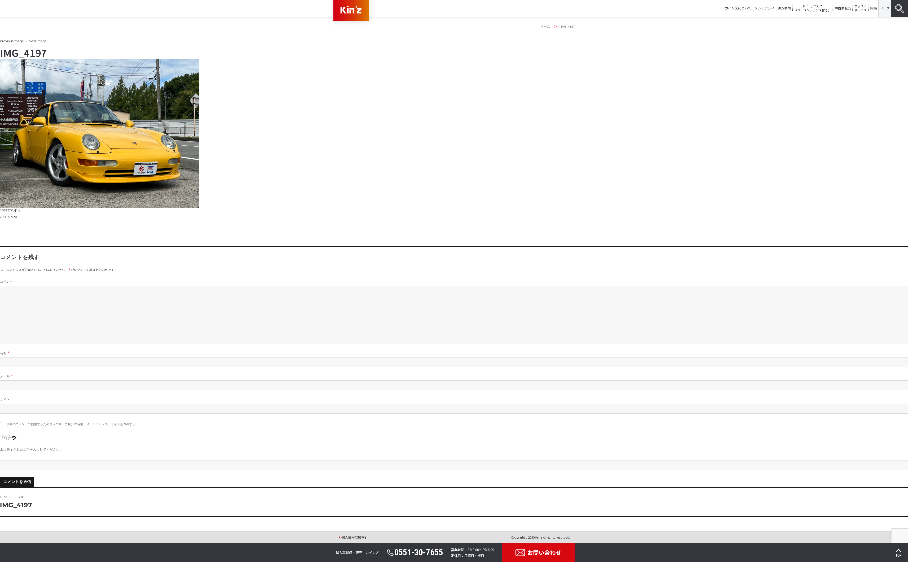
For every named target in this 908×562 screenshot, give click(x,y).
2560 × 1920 (8, 217)
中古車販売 (842, 7)
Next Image (38, 41)
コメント (6, 281)
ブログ (885, 8)
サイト (5, 399)
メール (6, 376)
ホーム (545, 26)
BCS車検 (784, 7)
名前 (5, 353)
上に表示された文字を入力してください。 (31, 449)
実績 (873, 7)
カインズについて (738, 7)
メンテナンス (764, 7)
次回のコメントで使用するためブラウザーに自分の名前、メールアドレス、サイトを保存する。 (72, 424)
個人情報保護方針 (354, 537)
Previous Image (12, 41)
